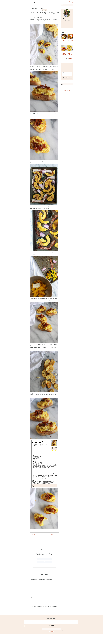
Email (31, 601)
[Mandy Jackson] (34, 3)
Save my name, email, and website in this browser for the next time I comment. (44, 606)
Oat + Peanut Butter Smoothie (52, 534)
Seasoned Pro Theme (61, 636)
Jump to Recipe (44, 10)
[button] (52, 450)
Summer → (71, 58)
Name (31, 597)
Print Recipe (55, 447)
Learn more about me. (67, 25)
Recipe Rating (32, 581)
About (62, 630)
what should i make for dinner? (32, 629)
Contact (62, 632)
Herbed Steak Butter (35, 534)
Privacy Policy (63, 628)
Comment (32, 585)
